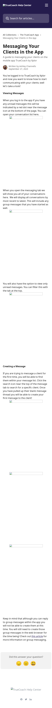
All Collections (9, 34)
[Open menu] (46, 5)
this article (37, 636)
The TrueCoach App (29, 34)
